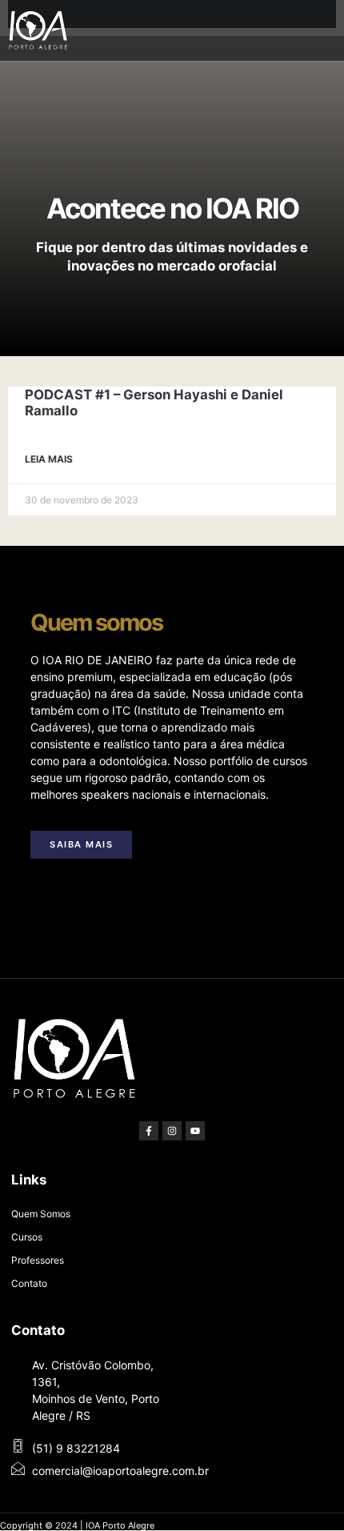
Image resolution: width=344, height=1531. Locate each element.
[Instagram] (172, 1130)
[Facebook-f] (148, 1130)
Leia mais (49, 459)
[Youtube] (195, 1130)
